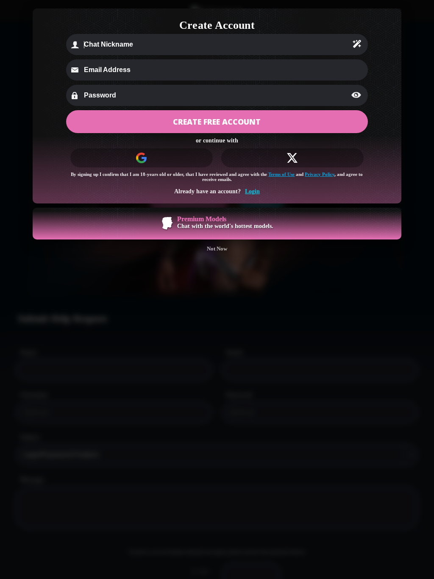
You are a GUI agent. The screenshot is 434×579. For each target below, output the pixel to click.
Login (252, 191)
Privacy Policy (319, 174)
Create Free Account (217, 122)
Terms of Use (281, 174)
